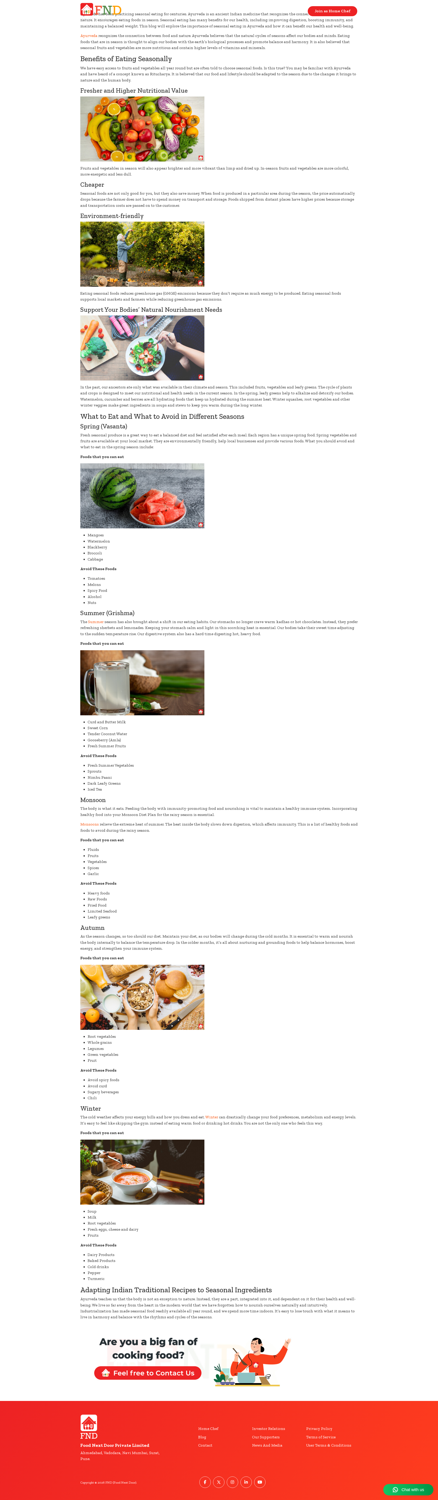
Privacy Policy (319, 1428)
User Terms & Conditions (328, 1445)
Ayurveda (88, 35)
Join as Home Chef (332, 10)
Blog (202, 1437)
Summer (96, 621)
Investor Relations (268, 1428)
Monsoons (89, 824)
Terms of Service (321, 1437)
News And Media (267, 1445)
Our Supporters (266, 1437)
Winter (211, 1117)
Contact (294, 11)
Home (268, 11)
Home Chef (208, 1428)
